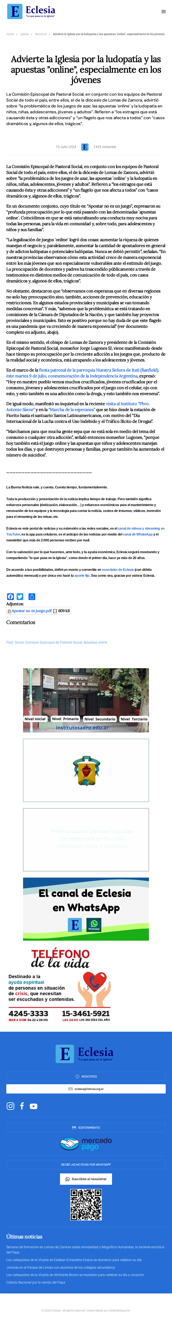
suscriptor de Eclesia (118, 569)
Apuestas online (95, 642)
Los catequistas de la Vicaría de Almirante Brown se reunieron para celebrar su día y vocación (75, 1275)
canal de (129, 534)
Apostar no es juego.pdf (32, 610)
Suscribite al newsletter (89, 1179)
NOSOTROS (89, 1076)
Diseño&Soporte (119, 1310)
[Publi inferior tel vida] (58, 985)
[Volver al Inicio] (32, 11)
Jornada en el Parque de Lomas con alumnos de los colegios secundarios (60, 1267)
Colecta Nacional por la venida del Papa (35, 1282)
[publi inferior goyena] (86, 839)
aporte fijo (82, 575)
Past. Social (15, 642)
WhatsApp (144, 534)
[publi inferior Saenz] (86, 700)
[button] (164, 11)
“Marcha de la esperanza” (71, 409)
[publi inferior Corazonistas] (86, 770)
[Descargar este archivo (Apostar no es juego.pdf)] (10, 610)
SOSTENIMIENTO (89, 1127)
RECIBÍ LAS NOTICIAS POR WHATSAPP (86, 1164)
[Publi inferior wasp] (86, 909)
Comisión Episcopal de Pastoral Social (53, 642)
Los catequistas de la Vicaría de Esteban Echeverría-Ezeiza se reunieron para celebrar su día (74, 1260)
